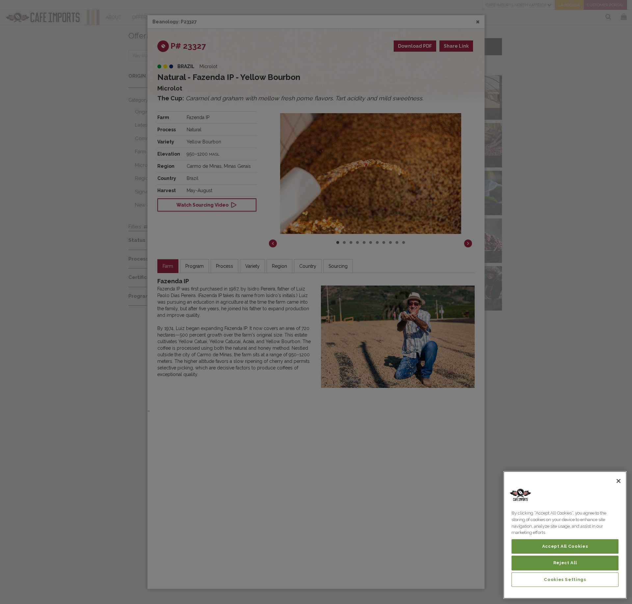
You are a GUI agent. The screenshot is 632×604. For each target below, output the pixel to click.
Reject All (565, 562)
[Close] (618, 481)
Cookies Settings (565, 579)
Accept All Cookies (565, 546)
